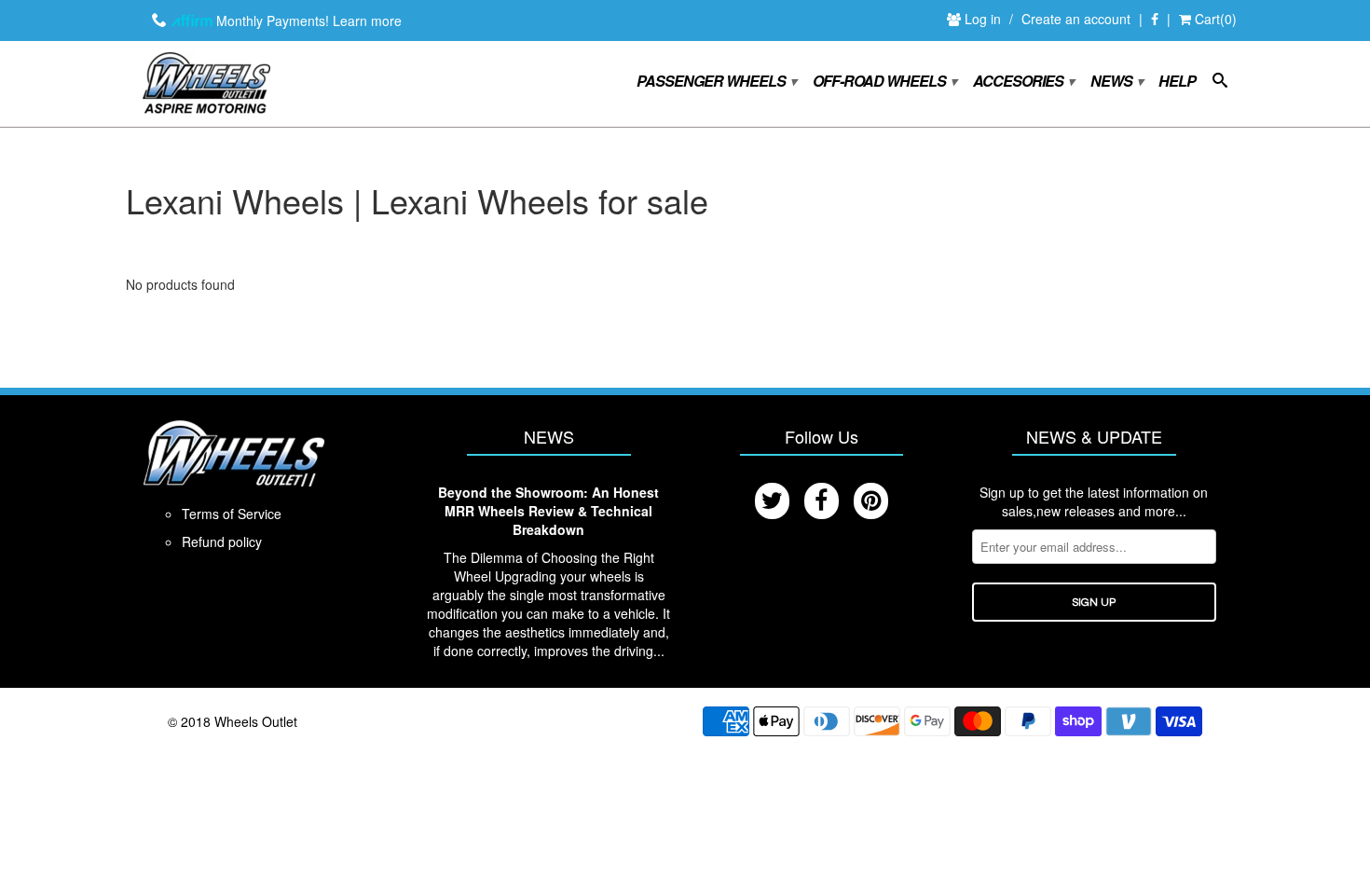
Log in (985, 18)
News (1116, 81)
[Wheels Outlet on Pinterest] (871, 501)
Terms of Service (231, 513)
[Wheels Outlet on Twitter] (772, 501)
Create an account (1075, 18)
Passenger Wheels (716, 81)
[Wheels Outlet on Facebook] (1154, 19)
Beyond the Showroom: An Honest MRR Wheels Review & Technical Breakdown (548, 511)
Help (1177, 82)
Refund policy (222, 541)
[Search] (1219, 84)
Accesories (1023, 81)
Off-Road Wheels (884, 81)
